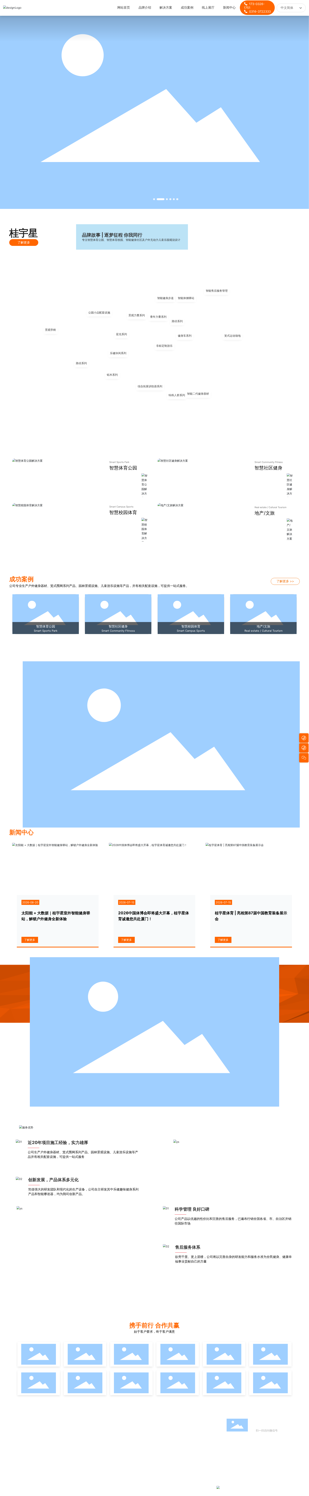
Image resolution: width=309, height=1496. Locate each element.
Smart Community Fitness (269, 462)
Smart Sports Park (119, 462)
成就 (217, 233)
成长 (273, 233)
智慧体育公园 (123, 468)
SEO (297, 1487)
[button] (154, 199)
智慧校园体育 (123, 512)
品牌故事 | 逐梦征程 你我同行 (112, 235)
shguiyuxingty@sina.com (253, 1470)
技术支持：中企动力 (274, 1487)
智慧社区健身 (268, 468)
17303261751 (248, 1460)
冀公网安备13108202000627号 (239, 1487)
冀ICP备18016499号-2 (176, 1487)
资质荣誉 (217, 238)
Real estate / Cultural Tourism (271, 507)
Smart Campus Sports (121, 506)
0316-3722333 (260, 11)
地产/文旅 (265, 513)
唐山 (289, 1487)
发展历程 (273, 238)
